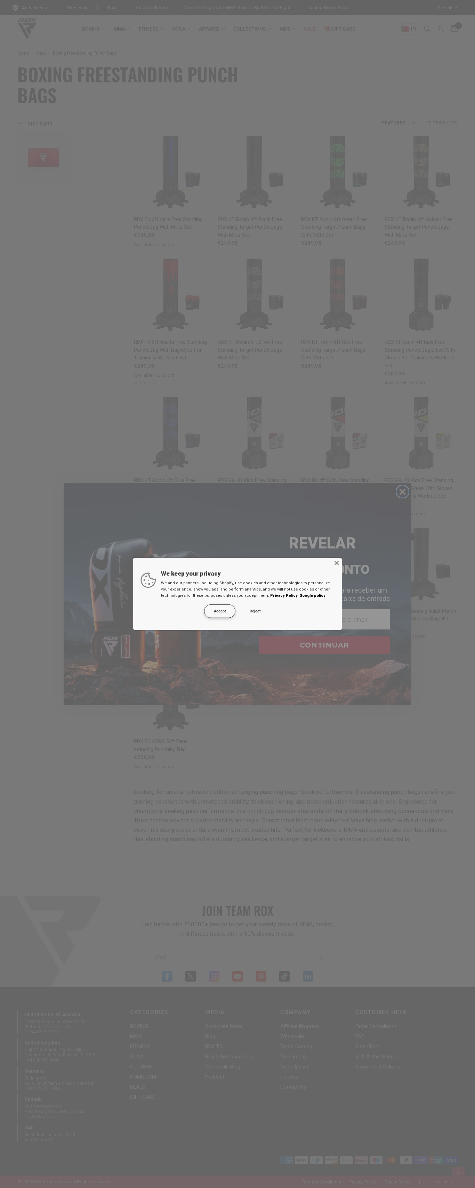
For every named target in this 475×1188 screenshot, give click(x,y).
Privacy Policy (284, 595)
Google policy (312, 595)
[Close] (336, 563)
